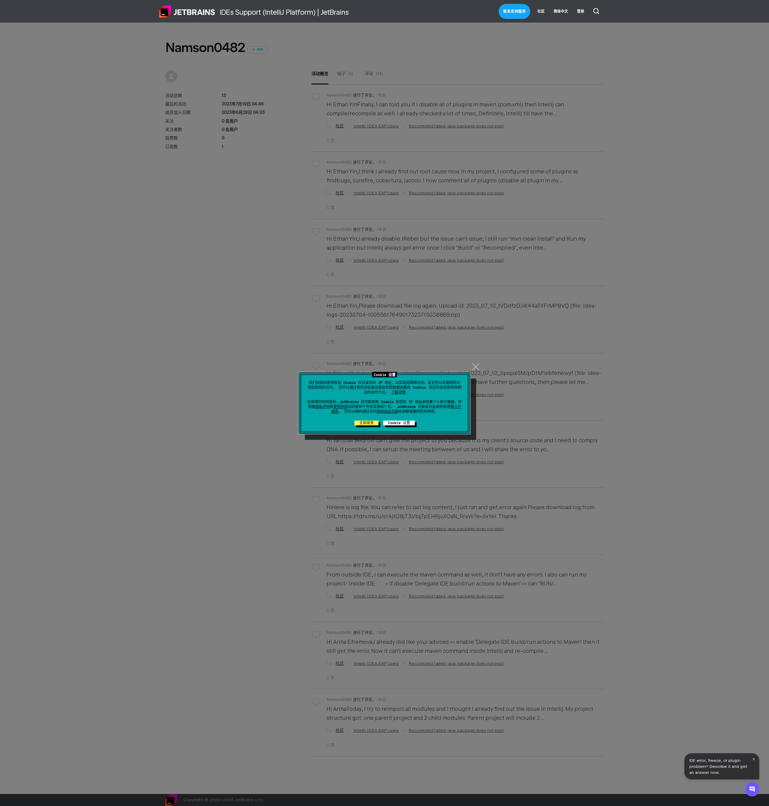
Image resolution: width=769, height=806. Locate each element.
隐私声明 (322, 406)
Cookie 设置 (399, 423)
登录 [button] (580, 11)
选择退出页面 (387, 411)
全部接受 (366, 423)
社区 (541, 11)
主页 (187, 11)
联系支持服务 (514, 11)
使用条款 (340, 406)
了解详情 (398, 392)
